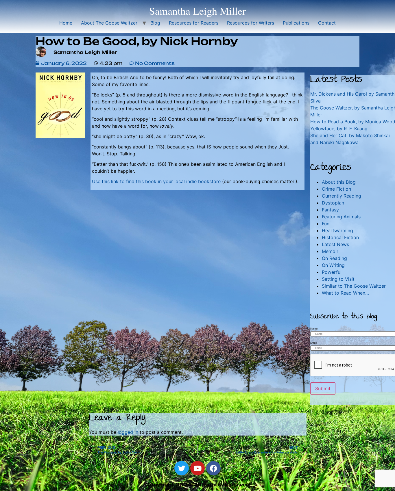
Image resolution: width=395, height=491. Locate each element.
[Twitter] (181, 468)
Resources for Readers (193, 23)
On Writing (333, 265)
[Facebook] (213, 468)
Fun (325, 223)
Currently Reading (341, 196)
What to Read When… (345, 293)
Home (65, 23)
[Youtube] (197, 468)
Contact (327, 23)
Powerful (332, 272)
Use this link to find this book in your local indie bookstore (156, 181)
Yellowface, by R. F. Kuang (339, 128)
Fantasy (330, 210)
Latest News (335, 244)
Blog (155, 23)
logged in (128, 432)
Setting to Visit (338, 279)
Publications (296, 23)
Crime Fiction (336, 189)
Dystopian (333, 203)
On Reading (334, 258)
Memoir (330, 251)
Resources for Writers (250, 23)
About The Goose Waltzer (109, 23)
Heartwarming (337, 230)
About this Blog (339, 182)
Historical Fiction (340, 237)
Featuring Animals (341, 217)
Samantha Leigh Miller (197, 11)
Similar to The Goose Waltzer (354, 286)
